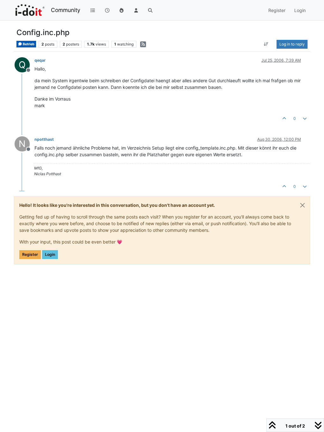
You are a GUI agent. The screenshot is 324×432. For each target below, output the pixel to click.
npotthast (44, 139)
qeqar (40, 60)
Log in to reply (292, 44)
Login (50, 254)
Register (30, 254)
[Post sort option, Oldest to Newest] (266, 44)
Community (65, 10)
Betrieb (28, 44)
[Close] (302, 205)
